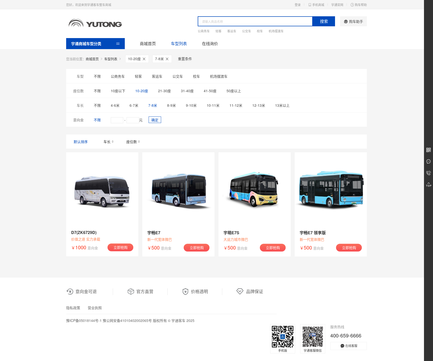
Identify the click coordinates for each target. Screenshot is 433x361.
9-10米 (191, 105)
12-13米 (258, 105)
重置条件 (185, 58)
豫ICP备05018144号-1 (84, 320)
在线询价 (210, 43)
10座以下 (118, 90)
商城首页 (148, 43)
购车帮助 (361, 5)
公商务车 (204, 31)
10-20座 (135, 58)
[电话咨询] (428, 173)
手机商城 (318, 5)
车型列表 (179, 43)
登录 (298, 5)
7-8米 (160, 58)
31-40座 (187, 90)
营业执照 (95, 307)
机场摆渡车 (276, 31)
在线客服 (351, 345)
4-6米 (115, 105)
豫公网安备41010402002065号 (127, 320)
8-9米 (171, 105)
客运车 (231, 31)
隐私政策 (73, 307)
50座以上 (234, 90)
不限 (97, 76)
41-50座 (210, 90)
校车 (260, 31)
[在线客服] (428, 161)
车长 (107, 141)
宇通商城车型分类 (86, 43)
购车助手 (356, 21)
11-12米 (236, 105)
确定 (154, 119)
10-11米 (213, 105)
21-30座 (164, 90)
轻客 (218, 31)
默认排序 (81, 141)
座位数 (131, 141)
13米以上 (282, 105)
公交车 (246, 31)
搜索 (324, 21)
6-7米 (134, 105)
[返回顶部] (428, 184)
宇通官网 (337, 5)
